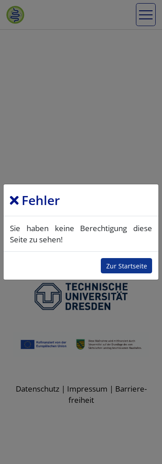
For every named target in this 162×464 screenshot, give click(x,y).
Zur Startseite (126, 266)
